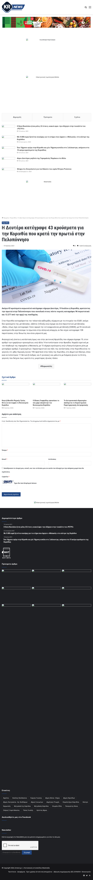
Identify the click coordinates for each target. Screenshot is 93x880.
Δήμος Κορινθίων (69, 798)
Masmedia (46, 868)
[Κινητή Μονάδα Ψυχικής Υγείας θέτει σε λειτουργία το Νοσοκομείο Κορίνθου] (15, 390)
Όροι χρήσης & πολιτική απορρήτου (39, 872)
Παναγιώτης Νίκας (71, 806)
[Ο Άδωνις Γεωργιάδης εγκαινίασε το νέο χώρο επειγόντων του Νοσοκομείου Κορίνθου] (46, 390)
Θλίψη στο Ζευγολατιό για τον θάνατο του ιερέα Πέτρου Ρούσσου (44, 169)
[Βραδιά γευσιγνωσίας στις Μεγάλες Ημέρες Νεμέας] (76, 595)
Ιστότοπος (52, 459)
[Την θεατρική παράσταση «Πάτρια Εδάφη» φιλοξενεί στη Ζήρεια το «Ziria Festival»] (16, 612)
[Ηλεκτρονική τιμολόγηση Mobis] (46, 503)
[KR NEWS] (13, 7)
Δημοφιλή (17, 117)
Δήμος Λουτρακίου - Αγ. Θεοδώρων (15, 802)
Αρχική (6, 218)
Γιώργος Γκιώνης (36, 798)
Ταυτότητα (12, 872)
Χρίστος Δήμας (42, 810)
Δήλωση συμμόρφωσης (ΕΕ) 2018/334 (67, 872)
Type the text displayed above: (25, 483)
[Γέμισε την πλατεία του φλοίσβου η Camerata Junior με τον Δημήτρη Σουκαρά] (16, 578)
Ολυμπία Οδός (57, 806)
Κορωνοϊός (47, 366)
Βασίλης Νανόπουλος (19, 798)
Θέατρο (85, 802)
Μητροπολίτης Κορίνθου (22, 806)
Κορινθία (13, 218)
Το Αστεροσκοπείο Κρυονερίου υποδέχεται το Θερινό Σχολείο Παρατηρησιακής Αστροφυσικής (76, 403)
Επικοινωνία (86, 872)
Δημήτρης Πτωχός (52, 802)
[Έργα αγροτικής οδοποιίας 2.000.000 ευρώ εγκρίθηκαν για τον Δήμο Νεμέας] (46, 694)
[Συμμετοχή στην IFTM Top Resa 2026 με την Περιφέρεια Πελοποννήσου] (76, 578)
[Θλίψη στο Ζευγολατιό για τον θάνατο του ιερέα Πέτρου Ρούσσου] (8, 172)
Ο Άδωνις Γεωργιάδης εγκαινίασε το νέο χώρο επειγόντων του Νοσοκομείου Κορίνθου (46, 403)
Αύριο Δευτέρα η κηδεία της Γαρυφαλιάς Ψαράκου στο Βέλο (41, 158)
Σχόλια (77, 117)
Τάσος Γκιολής (28, 810)
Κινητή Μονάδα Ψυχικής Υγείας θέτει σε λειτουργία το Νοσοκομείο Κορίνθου (15, 403)
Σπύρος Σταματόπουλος (11, 810)
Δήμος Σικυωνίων (37, 802)
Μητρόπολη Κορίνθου (41, 806)
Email (4, 459)
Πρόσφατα (47, 117)
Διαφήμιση (21, 872)
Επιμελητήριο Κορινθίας (71, 802)
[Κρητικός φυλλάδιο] (46, 22)
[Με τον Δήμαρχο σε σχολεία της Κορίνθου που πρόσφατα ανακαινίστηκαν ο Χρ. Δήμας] (46, 578)
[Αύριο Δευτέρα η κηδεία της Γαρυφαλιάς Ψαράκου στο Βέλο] (8, 161)
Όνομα (5, 450)
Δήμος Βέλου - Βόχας (52, 798)
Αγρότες (6, 798)
